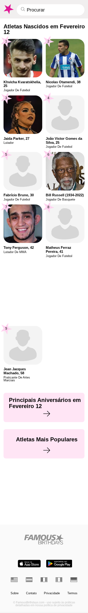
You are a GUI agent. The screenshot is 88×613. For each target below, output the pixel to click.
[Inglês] (14, 579)
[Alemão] (73, 579)
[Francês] (44, 579)
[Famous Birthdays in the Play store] (59, 564)
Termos (72, 593)
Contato (31, 593)
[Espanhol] (29, 579)
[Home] (44, 539)
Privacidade (52, 593)
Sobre (15, 593)
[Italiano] (59, 579)
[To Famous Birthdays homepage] (8, 9)
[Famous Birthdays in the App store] (29, 564)
